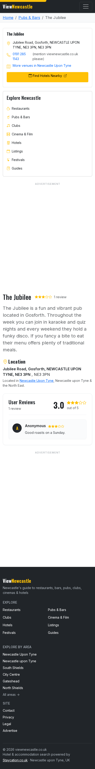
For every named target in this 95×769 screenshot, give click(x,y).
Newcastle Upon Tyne (36, 381)
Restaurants (21, 108)
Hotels (16, 143)
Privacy (8, 717)
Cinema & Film (22, 134)
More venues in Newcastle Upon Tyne (42, 65)
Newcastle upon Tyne (19, 661)
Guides (17, 168)
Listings (17, 151)
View (18, 6)
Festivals (18, 160)
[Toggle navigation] (85, 6)
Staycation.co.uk (15, 760)
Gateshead (11, 681)
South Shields (13, 668)
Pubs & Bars (29, 17)
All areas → (11, 694)
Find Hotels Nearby (48, 76)
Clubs (16, 126)
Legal (7, 724)
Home (8, 17)
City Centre (11, 674)
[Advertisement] (47, 499)
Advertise (10, 731)
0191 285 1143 (19, 56)
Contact (9, 710)
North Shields (13, 688)
